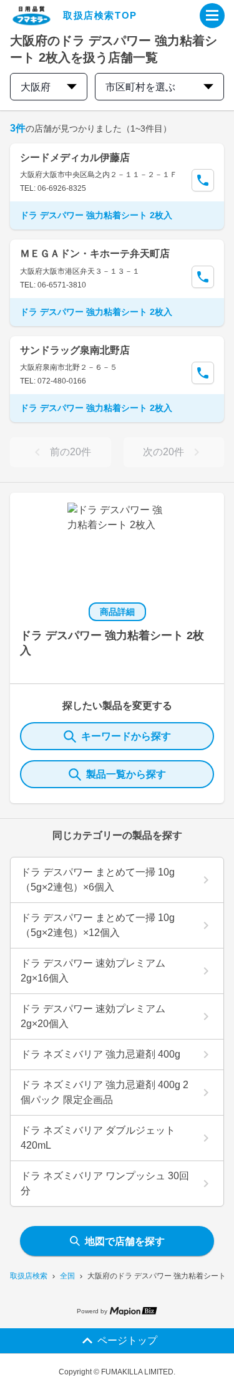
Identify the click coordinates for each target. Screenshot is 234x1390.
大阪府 (36, 87)
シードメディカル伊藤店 (75, 157)
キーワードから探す (126, 736)
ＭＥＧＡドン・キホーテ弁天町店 (95, 253)
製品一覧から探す (126, 774)
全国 (67, 1276)
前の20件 (70, 451)
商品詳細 (117, 612)
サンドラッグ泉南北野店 (75, 350)
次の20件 (163, 451)
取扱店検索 (28, 1276)
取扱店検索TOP (100, 15)
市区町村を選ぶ (140, 87)
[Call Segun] (203, 180)
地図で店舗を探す (125, 1241)
